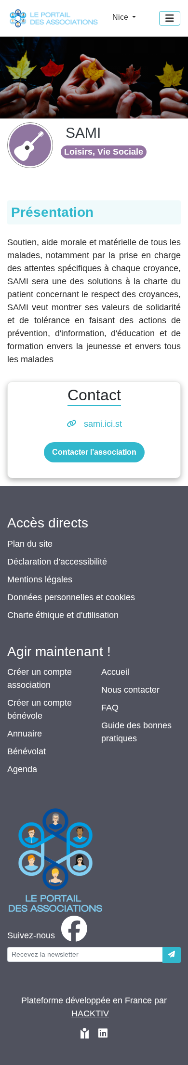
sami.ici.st (103, 424)
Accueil (115, 672)
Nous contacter (130, 690)
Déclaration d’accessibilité (57, 561)
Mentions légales (39, 579)
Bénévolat (26, 751)
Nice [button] (121, 17)
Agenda (22, 769)
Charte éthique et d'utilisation (63, 615)
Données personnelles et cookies (71, 597)
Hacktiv (90, 1013)
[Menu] (169, 18)
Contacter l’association (94, 452)
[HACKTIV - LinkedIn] (103, 1034)
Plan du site (30, 544)
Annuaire (24, 733)
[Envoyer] (171, 955)
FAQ (110, 707)
